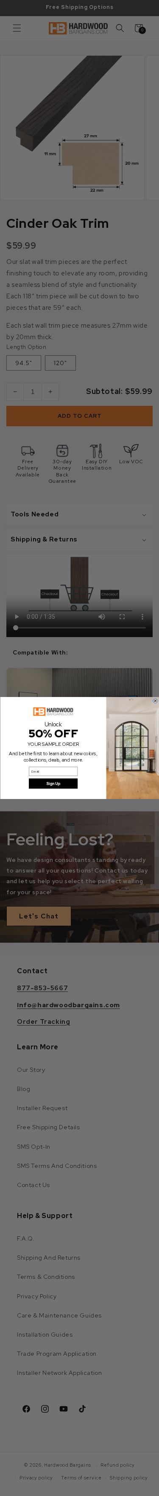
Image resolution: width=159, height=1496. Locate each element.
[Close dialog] (155, 700)
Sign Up (53, 783)
